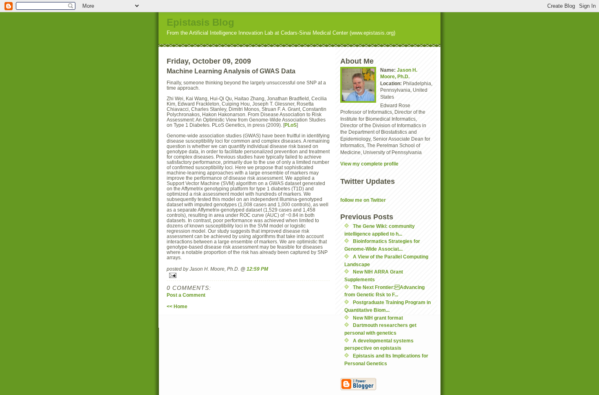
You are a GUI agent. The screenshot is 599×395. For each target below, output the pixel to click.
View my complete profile (369, 163)
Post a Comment (186, 295)
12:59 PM (257, 268)
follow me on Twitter (363, 200)
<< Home (177, 306)
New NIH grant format (378, 317)
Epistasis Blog (200, 22)
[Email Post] (248, 275)
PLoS (290, 125)
